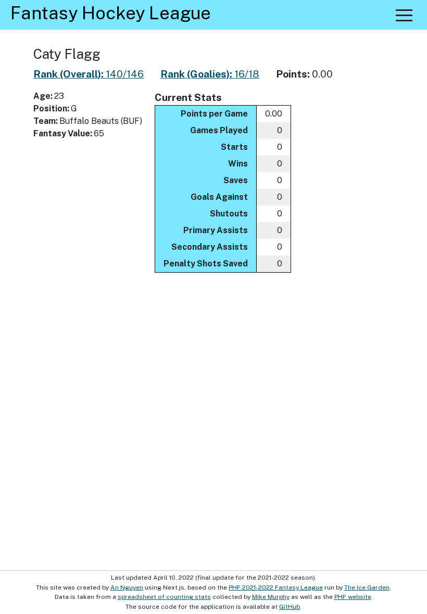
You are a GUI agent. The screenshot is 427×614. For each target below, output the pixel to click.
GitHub (289, 606)
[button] (404, 15)
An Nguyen (126, 587)
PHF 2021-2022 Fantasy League (276, 587)
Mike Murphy (271, 596)
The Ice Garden (367, 587)
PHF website (352, 596)
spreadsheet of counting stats (164, 596)
